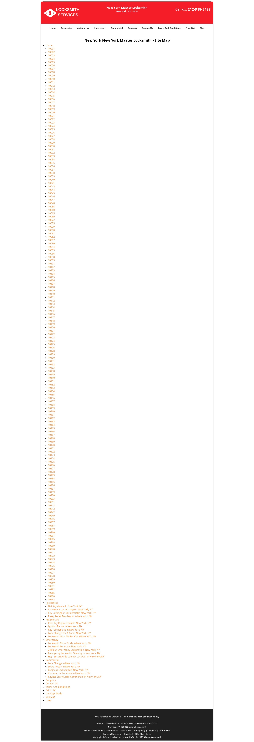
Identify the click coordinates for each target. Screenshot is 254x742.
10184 (51, 478)
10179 (51, 475)
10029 (51, 142)
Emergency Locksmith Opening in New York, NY (74, 653)
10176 (51, 465)
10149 (51, 374)
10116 (51, 314)
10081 (51, 233)
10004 (51, 58)
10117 (51, 317)
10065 (51, 213)
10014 (51, 92)
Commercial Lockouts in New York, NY (69, 673)
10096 (51, 253)
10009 (51, 75)
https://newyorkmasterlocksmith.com (139, 723)
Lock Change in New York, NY (64, 663)
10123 (51, 337)
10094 (51, 246)
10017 (51, 102)
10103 (51, 270)
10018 (51, 105)
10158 (51, 404)
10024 (51, 126)
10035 (51, 163)
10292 (51, 599)
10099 (51, 260)
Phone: (100, 723)
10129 (51, 354)
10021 (51, 115)
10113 (51, 304)
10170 (51, 445)
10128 (51, 351)
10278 (51, 576)
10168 (51, 438)
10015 (51, 95)
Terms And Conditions (169, 28)
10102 (51, 267)
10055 (51, 206)
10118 (51, 320)
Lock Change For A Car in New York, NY (69, 633)
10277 (51, 572)
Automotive (83, 28)
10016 (51, 99)
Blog (202, 28)
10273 (51, 559)
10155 (51, 394)
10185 (51, 482)
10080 (51, 230)
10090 (51, 243)
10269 (51, 545)
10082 (51, 236)
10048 (51, 203)
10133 (51, 367)
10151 (51, 381)
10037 (51, 169)
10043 (51, 186)
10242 (51, 512)
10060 (51, 210)
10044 (51, 189)
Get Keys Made (54, 693)
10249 (51, 515)
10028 (51, 139)
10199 (51, 492)
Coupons (132, 28)
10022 (51, 119)
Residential (66, 28)
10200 (51, 495)
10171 (51, 448)
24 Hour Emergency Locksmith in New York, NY (74, 649)
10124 (51, 341)
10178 (51, 472)
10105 (51, 277)
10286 (51, 596)
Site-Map (139, 734)
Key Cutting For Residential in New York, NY (72, 613)
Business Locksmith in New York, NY (68, 670)
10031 (51, 149)
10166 (51, 431)
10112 (51, 300)
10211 (51, 502)
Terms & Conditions (112, 734)
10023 (51, 122)
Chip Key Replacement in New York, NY (69, 623)
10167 (51, 434)
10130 (51, 357)
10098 (51, 257)
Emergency (100, 28)
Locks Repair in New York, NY (64, 666)
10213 (51, 508)
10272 (51, 555)
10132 (51, 364)
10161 (51, 414)
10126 (51, 347)
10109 (51, 290)
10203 (51, 498)
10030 (51, 146)
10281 (51, 586)
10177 (51, 468)
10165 (51, 428)
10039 (51, 176)
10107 (51, 283)
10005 (51, 62)
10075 (51, 223)
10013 (51, 89)
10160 (51, 411)
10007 (51, 68)
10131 (51, 361)
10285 (51, 592)
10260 (51, 532)
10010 (51, 79)
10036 (51, 166)
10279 (51, 579)
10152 (51, 384)
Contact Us (147, 28)
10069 (51, 216)
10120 (51, 327)
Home (53, 28)
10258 (51, 525)
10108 (51, 287)
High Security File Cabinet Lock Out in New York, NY (76, 656)
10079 (51, 226)
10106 (51, 280)
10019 (51, 109)
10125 (51, 344)
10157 (51, 401)
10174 (51, 458)
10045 (51, 193)
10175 (51, 461)
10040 (51, 179)
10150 (51, 377)
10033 (51, 156)
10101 (51, 263)
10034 (51, 159)
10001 (51, 48)
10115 (51, 310)
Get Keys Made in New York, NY (65, 606)
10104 (51, 273)
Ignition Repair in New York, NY (65, 626)
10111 (51, 297)
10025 (51, 129)
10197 (51, 488)
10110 (51, 294)
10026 (51, 132)
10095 (51, 250)
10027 (51, 136)
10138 (51, 371)
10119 (51, 324)
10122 (51, 334)
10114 (51, 307)
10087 (51, 240)
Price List (190, 28)
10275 (51, 565)
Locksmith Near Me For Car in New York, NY (72, 636)
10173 (51, 455)
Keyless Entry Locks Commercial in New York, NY (74, 676)
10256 (51, 518)
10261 (51, 535)
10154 (51, 391)
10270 (51, 549)
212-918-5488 (199, 9)
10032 (51, 152)
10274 (51, 562)
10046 (51, 196)
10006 (51, 65)
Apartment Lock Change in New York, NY (70, 609)
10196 (51, 485)
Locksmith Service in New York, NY (67, 646)
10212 (51, 505)
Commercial (117, 28)
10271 (51, 552)
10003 (51, 55)
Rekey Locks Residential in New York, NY (70, 616)
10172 (51, 451)
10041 (51, 183)
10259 (51, 529)
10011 (51, 82)
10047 (51, 199)
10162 (51, 418)
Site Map (50, 696)
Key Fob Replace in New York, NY (66, 629)
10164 (51, 424)
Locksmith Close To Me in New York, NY (69, 643)
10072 (51, 220)
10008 (51, 72)
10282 (51, 589)
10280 (51, 582)
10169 (51, 441)
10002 (51, 52)
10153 (51, 387)
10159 (51, 408)
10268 (51, 542)
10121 (51, 330)
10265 (51, 539)
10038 (51, 173)
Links (48, 700)
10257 (51, 522)
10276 (51, 569)
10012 (51, 85)
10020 (51, 112)
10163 (51, 421)
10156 (51, 398)
